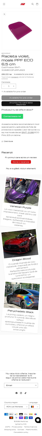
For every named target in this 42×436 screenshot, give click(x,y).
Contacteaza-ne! (12, 116)
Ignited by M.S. (21, 424)
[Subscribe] (35, 385)
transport (14, 77)
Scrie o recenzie (21, 162)
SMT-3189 (28, 132)
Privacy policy (17, 427)
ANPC (7, 427)
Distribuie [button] (8, 141)
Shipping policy (10, 429)
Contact (21, 429)
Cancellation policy (21, 432)
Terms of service (30, 427)
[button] (4, 4)
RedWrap (24, 421)
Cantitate (6, 82)
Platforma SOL (32, 429)
